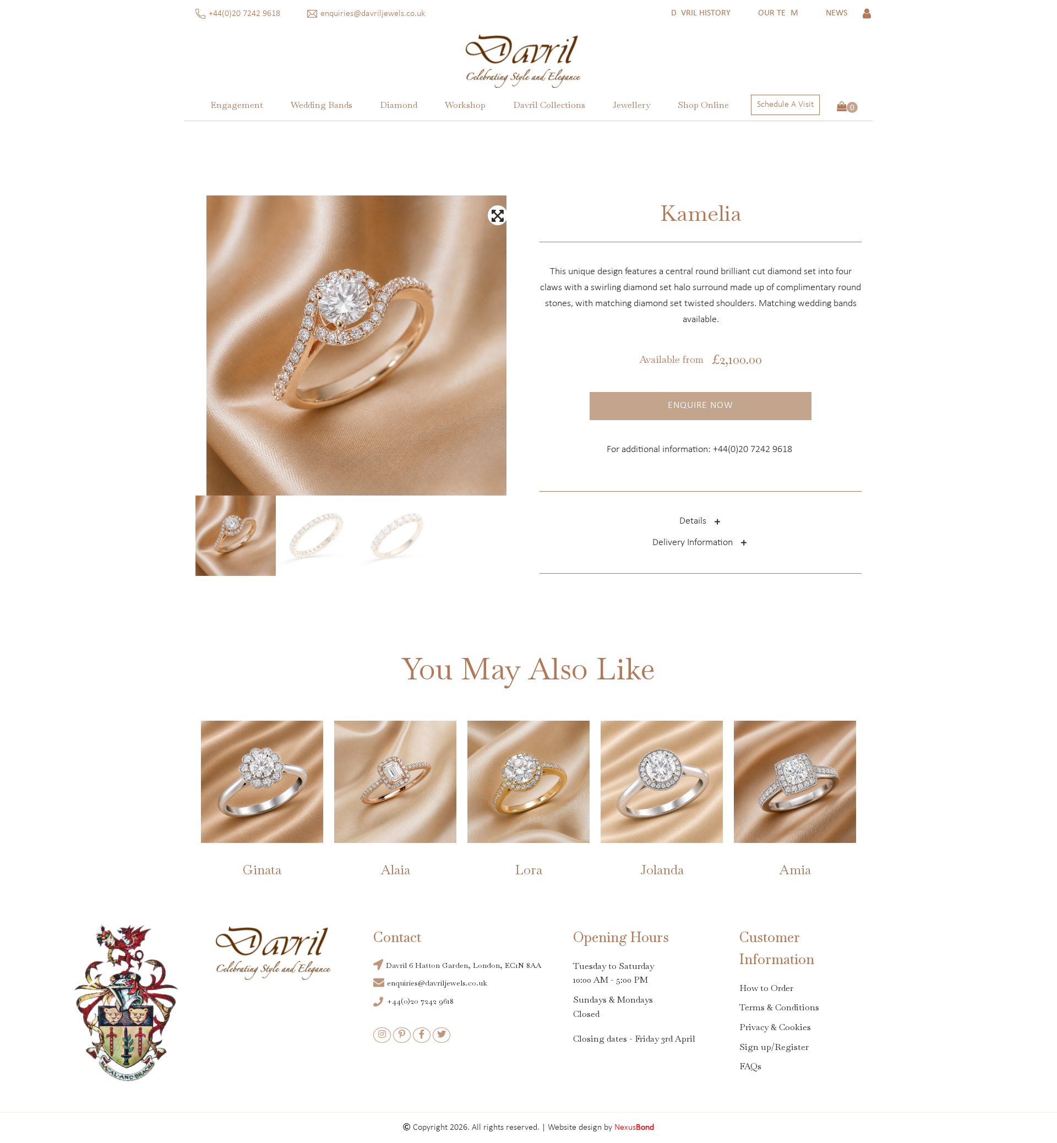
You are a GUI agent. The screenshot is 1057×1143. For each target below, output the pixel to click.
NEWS (836, 13)
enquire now (700, 405)
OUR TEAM (778, 13)
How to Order (766, 988)
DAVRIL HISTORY (701, 13)
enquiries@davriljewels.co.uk (373, 13)
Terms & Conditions (779, 1007)
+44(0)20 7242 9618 (245, 13)
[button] (237, 105)
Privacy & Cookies (775, 1027)
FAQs (750, 1066)
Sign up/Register (774, 1047)
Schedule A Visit (785, 104)
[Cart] (847, 108)
